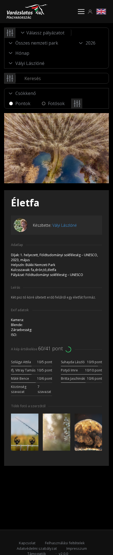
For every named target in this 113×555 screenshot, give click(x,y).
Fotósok (56, 103)
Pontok (22, 103)
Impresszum (76, 548)
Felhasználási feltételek (65, 542)
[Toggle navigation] (81, 11)
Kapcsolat (27, 542)
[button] (90, 12)
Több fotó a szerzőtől (28, 406)
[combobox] (43, 32)
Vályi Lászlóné (64, 225)
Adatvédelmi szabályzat (37, 548)
